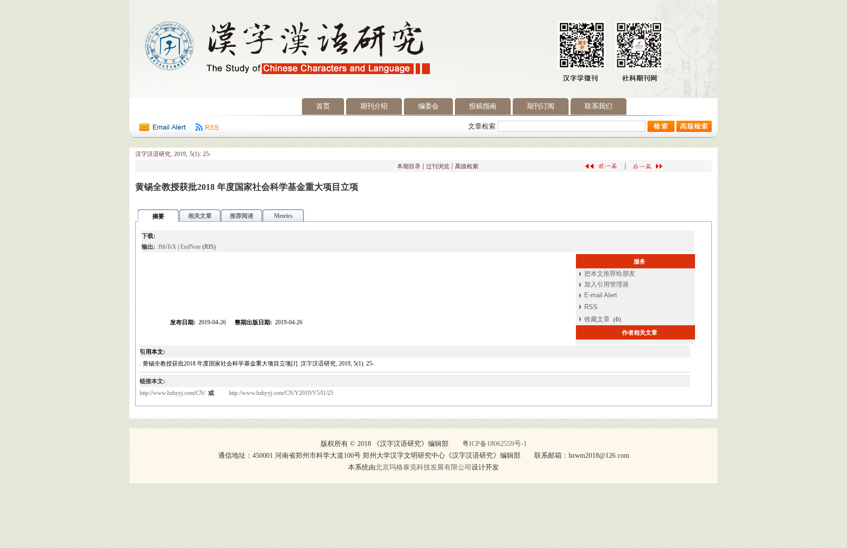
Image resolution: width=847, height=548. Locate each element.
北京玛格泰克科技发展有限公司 (423, 467)
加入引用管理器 (606, 284)
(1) (196, 154)
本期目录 (409, 166)
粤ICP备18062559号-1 (494, 443)
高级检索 (466, 166)
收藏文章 (597, 319)
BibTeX (167, 246)
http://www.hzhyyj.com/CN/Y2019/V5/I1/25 (281, 393)
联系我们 (598, 106)
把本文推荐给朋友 (609, 273)
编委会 (428, 106)
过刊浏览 (437, 166)
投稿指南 (483, 106)
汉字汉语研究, (153, 154)
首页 (323, 106)
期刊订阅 (540, 106)
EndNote (190, 246)
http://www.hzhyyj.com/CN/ (173, 393)
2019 (180, 154)
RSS (591, 307)
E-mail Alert (600, 295)
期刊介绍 (374, 106)
